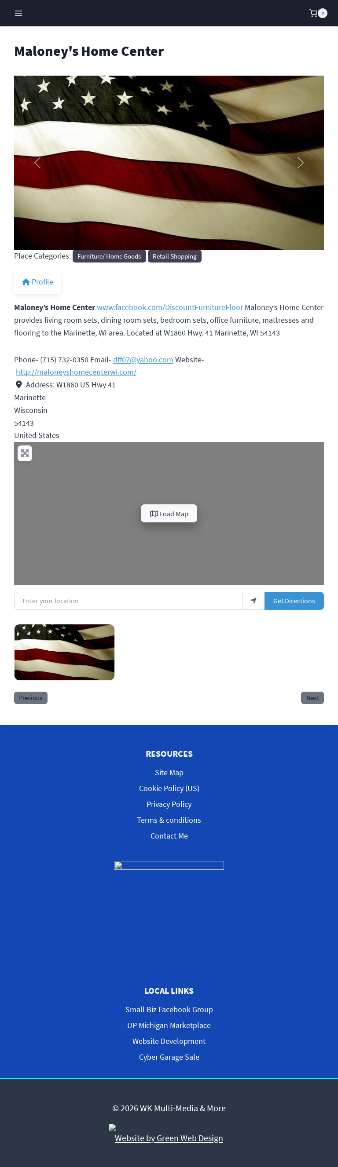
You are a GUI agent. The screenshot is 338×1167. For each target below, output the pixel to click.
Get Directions (294, 600)
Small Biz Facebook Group (169, 1009)
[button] (37, 163)
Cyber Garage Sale (169, 1057)
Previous (30, 697)
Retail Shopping (175, 256)
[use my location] (253, 600)
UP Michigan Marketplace (169, 1025)
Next (312, 697)
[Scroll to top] (324, 1087)
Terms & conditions (169, 820)
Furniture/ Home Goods (109, 256)
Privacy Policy (169, 804)
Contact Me (169, 836)
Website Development (169, 1041)
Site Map (169, 772)
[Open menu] (19, 13)
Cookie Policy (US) (169, 788)
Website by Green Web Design (169, 1137)
